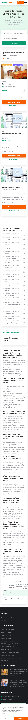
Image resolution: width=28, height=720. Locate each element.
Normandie (8, 22)
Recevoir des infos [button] (14, 102)
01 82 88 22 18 (7, 700)
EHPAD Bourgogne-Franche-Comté (11, 644)
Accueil (6, 20)
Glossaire (3, 620)
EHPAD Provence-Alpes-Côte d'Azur (11, 658)
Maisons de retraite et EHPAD (15, 234)
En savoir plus (13, 105)
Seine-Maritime (17, 22)
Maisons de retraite (16, 20)
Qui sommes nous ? (6, 618)
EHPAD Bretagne (6, 649)
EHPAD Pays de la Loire (7, 646)
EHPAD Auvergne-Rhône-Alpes (10, 652)
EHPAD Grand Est (6, 632)
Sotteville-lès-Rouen (14, 24)
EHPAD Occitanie (6, 661)
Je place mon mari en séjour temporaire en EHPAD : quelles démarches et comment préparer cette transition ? (18, 683)
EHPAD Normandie (6, 638)
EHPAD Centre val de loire (8, 641)
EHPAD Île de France (6, 635)
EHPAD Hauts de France (7, 629)
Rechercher (15, 43)
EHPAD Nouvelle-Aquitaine (8, 655)
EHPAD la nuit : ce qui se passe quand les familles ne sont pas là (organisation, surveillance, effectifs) (18, 672)
